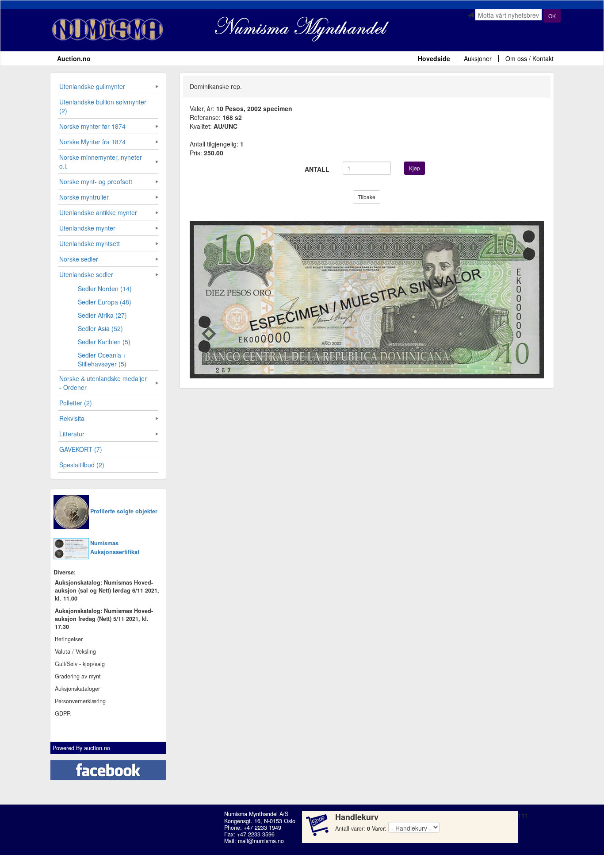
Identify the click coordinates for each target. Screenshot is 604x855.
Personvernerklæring (80, 701)
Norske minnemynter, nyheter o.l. (100, 161)
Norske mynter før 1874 (92, 126)
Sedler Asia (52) (100, 328)
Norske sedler (78, 258)
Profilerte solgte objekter (123, 511)
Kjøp (414, 168)
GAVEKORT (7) (80, 449)
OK (552, 15)
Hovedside (434, 58)
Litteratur (71, 433)
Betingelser (69, 639)
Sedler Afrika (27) (102, 315)
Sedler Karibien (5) (104, 341)
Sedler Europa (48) (104, 301)
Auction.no (74, 58)
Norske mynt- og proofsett (95, 181)
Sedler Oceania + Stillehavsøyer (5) (102, 359)
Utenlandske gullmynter (92, 86)
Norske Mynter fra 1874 (92, 141)
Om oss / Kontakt (529, 58)
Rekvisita (71, 418)
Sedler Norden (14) (105, 288)
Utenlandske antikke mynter (98, 212)
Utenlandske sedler (86, 274)
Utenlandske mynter (87, 227)
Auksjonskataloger (77, 689)
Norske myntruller (84, 197)
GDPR (63, 713)
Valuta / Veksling (75, 651)
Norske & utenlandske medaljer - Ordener (103, 383)
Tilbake (366, 196)
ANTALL (317, 169)
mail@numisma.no (261, 841)
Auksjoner (478, 58)
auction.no (97, 748)
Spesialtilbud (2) (81, 464)
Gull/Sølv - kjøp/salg (80, 664)
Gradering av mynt (78, 676)
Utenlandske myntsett (89, 243)
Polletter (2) (75, 402)
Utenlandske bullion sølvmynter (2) (102, 106)
